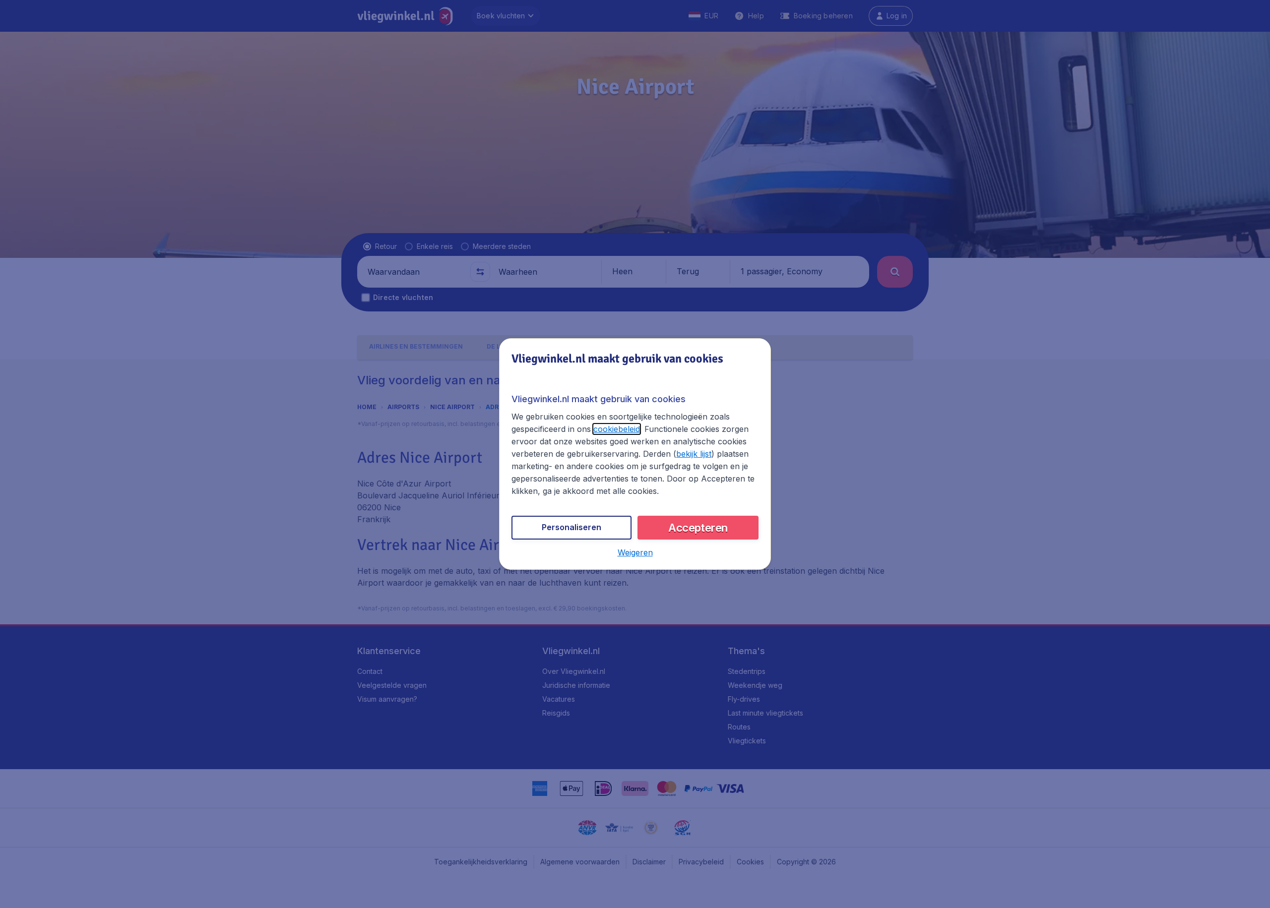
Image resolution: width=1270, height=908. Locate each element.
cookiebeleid (616, 429)
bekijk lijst (693, 454)
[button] (635, 552)
